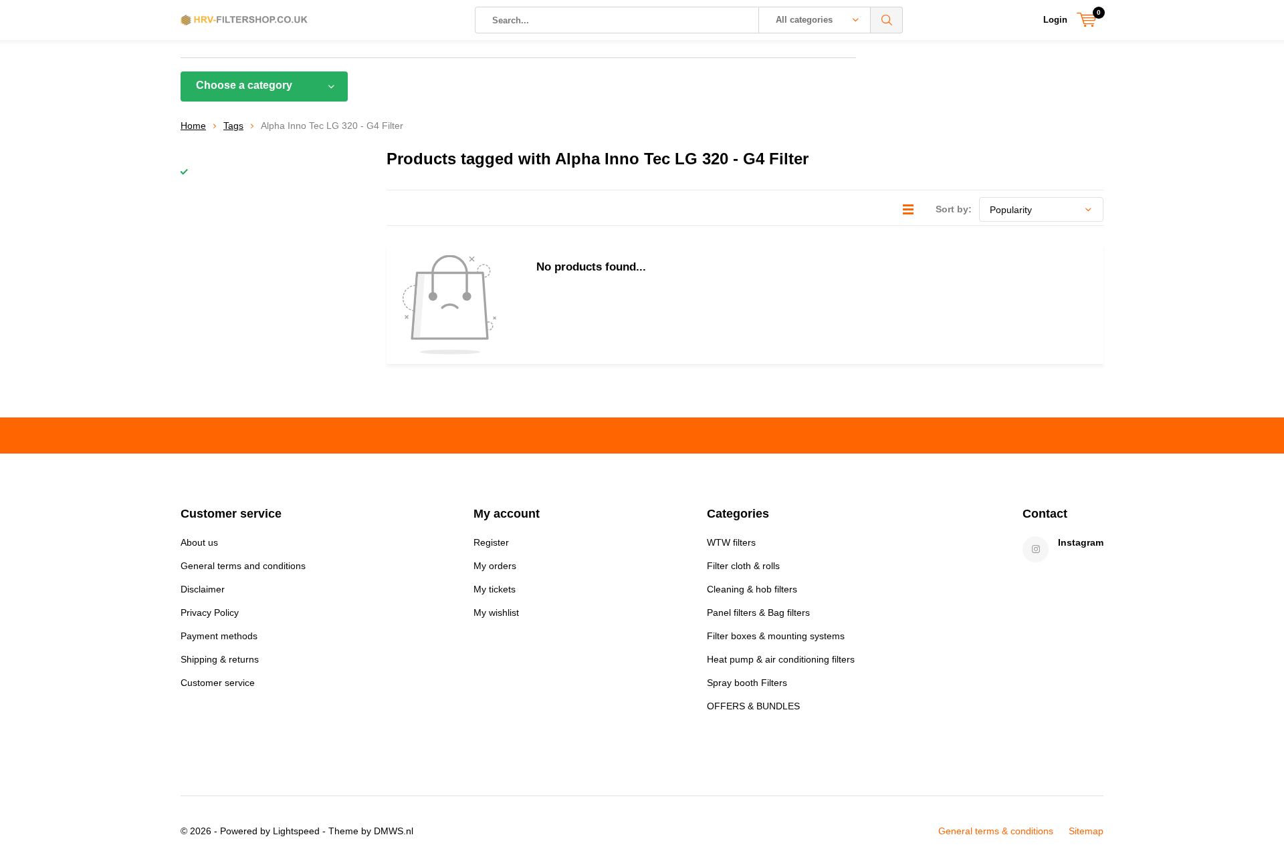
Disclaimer (203, 589)
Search (887, 20)
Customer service (218, 682)
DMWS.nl (393, 831)
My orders (494, 565)
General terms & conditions (995, 831)
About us (199, 542)
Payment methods (219, 636)
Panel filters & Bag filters (758, 612)
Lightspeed (296, 831)
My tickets (494, 589)
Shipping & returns (220, 659)
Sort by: (954, 209)
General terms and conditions (243, 565)
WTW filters (731, 542)
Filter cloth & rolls (743, 565)
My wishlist (496, 612)
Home (193, 125)
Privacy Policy (210, 612)
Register (491, 542)
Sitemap (1086, 831)
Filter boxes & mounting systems (776, 636)
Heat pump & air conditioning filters (781, 659)
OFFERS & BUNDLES (753, 706)
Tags (233, 125)
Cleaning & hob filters (752, 589)
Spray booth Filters (747, 682)
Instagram (1080, 542)
